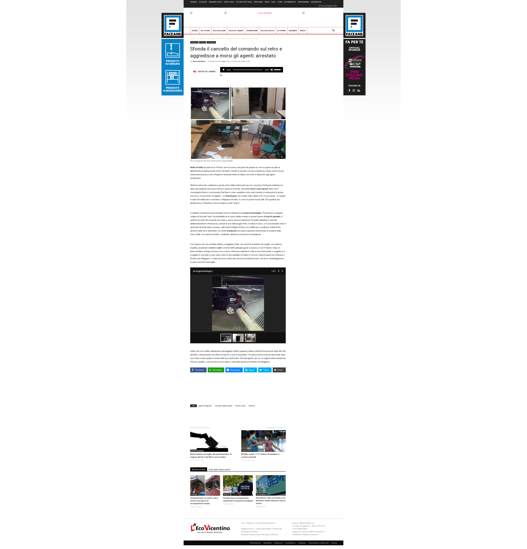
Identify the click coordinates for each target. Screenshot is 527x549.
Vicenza (195, 31)
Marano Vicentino (197, 451)
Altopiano (281, 31)
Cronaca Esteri (247, 451)
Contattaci (302, 543)
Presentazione (255, 543)
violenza (252, 406)
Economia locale (215, 2)
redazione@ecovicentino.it (313, 531)
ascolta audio (223, 69)
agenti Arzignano (205, 406)
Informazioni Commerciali (319, 543)
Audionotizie (316, 2)
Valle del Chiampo (236, 31)
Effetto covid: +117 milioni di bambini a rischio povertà (260, 455)
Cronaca (193, 2)
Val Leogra (205, 31)
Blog (273, 2)
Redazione (278, 543)
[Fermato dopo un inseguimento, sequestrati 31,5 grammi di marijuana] (238, 485)
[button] (333, 31)
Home (192, 38)
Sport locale (229, 2)
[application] (251, 69)
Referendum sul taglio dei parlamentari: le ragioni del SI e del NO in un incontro (211, 455)
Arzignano (202, 38)
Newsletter (268, 543)
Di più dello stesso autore (219, 469)
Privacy (334, 543)
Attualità (203, 2)
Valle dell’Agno (219, 31)
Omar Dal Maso (199, 61)
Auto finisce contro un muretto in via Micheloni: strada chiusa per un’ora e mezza (271, 500)
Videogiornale (303, 2)
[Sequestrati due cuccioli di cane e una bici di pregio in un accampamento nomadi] (205, 485)
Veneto (303, 31)
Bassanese (293, 31)
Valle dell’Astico (267, 31)
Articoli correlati (198, 469)
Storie (279, 2)
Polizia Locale (240, 406)
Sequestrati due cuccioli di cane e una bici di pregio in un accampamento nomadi (204, 501)
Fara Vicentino (262, 494)
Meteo (267, 2)
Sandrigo (194, 494)
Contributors (290, 543)
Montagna (258, 2)
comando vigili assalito (223, 406)
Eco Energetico (290, 2)
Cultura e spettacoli (244, 2)
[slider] (278, 69)
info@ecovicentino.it (309, 534)
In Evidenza (211, 42)
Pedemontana (252, 31)
